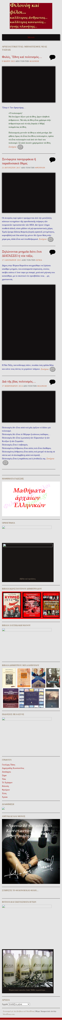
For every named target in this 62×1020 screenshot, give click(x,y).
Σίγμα (39, 260)
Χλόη (4, 793)
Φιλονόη (34, 61)
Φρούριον (40, 168)
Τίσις (4, 779)
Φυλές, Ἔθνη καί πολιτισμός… (22, 57)
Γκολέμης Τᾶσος (8, 765)
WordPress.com (9, 1014)
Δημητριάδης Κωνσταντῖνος (13, 768)
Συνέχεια (15, 147)
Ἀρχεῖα (5, 1004)
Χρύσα (4, 797)
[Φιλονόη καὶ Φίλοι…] (31, 30)
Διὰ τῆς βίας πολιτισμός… (19, 381)
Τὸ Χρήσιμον (7, 782)
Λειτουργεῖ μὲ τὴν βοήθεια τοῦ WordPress (18, 1011)
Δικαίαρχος (6, 772)
